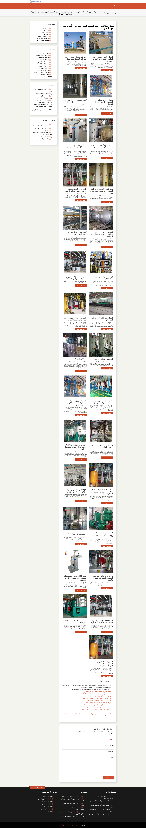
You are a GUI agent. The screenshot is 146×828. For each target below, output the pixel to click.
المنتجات (43, 6)
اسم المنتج (111, 734)
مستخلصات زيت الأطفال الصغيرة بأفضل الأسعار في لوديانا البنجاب (95, 709)
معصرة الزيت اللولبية (44, 64)
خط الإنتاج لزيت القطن (44, 66)
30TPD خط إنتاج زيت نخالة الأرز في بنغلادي (72, 816)
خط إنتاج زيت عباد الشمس (43, 70)
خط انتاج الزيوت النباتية (44, 36)
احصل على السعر (107, 70)
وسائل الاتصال (76, 6)
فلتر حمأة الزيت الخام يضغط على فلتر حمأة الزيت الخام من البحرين (95, 705)
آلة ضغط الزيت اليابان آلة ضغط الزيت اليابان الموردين (98, 700)
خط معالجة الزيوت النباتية (43, 38)
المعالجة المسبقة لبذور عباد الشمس (41, 72)
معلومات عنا (67, 6)
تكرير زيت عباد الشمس (44, 53)
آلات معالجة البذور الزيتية (44, 28)
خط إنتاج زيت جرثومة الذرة (43, 63)
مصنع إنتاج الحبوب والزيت (43, 40)
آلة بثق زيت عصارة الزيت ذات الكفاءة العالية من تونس (98, 702)
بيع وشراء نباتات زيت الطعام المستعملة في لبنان (99, 695)
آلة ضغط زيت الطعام (45, 32)
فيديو (59, 6)
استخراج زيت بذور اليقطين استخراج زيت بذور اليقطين (98, 691)
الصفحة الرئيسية (34, 6)
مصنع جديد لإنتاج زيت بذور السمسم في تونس (100, 814)
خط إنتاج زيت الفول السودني (43, 55)
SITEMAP (58, 825)
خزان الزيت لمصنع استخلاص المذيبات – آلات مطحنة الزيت (97, 704)
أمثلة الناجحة (52, 6)
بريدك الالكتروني (109, 745)
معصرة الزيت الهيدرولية (44, 61)
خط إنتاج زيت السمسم (44, 57)
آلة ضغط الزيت (46, 30)
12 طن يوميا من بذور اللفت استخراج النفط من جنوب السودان (96, 707)
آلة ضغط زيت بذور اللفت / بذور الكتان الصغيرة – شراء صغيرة (96, 698)
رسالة (112, 757)
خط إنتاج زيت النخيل (45, 59)
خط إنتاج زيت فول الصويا (43, 68)
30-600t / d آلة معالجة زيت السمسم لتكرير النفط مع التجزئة (96, 693)
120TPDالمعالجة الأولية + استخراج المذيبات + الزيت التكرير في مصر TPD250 (42, 106)
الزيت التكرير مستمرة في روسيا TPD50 (72, 796)
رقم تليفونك (111, 751)
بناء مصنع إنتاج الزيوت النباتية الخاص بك (71, 825)
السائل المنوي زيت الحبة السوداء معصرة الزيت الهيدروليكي (97, 696)
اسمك (112, 739)
